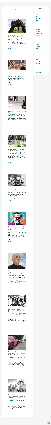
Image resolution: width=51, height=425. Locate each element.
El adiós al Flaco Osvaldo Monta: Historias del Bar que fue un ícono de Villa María (16, 310)
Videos (37, 67)
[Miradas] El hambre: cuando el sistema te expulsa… (16, 150)
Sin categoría (20, 152)
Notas (37, 42)
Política (37, 48)
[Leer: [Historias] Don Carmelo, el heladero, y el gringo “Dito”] (17, 179)
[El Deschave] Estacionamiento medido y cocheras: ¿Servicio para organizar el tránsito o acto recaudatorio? (16, 353)
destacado (19, 38)
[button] (48, 422)
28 (16, 420)
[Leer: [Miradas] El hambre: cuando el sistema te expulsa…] (17, 140)
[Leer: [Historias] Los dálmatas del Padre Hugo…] (17, 260)
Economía (38, 29)
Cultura (37, 20)
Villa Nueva (38, 72)
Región (37, 59)
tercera (23, 38)
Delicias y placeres (40, 22)
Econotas (38, 31)
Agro (37, 12)
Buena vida (38, 14)
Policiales (38, 46)
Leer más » (9, 48)
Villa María (38, 70)
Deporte (37, 24)
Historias (19, 75)
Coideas (37, 16)
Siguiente (28, 420)
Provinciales (38, 52)
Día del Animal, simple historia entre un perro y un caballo (16, 36)
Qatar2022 (38, 57)
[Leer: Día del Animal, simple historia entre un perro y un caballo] (17, 26)
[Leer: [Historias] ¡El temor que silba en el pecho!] (17, 102)
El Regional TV (39, 33)
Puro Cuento (38, 55)
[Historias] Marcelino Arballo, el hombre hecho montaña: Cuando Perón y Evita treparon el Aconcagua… (16, 396)
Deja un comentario (12, 38)
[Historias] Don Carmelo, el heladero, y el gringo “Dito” (15, 188)
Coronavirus (38, 18)
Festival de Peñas (39, 35)
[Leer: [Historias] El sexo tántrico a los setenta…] (17, 64)
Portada (37, 50)
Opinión (19, 357)
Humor (37, 39)
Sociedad (38, 63)
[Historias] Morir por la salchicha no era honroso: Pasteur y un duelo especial (17, 228)
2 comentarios (11, 313)
